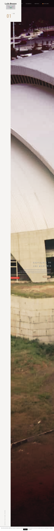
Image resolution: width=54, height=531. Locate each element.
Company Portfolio (11, 276)
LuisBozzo (11, 4)
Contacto (37, 3)
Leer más (29, 529)
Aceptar (25, 529)
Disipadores (28, 3)
